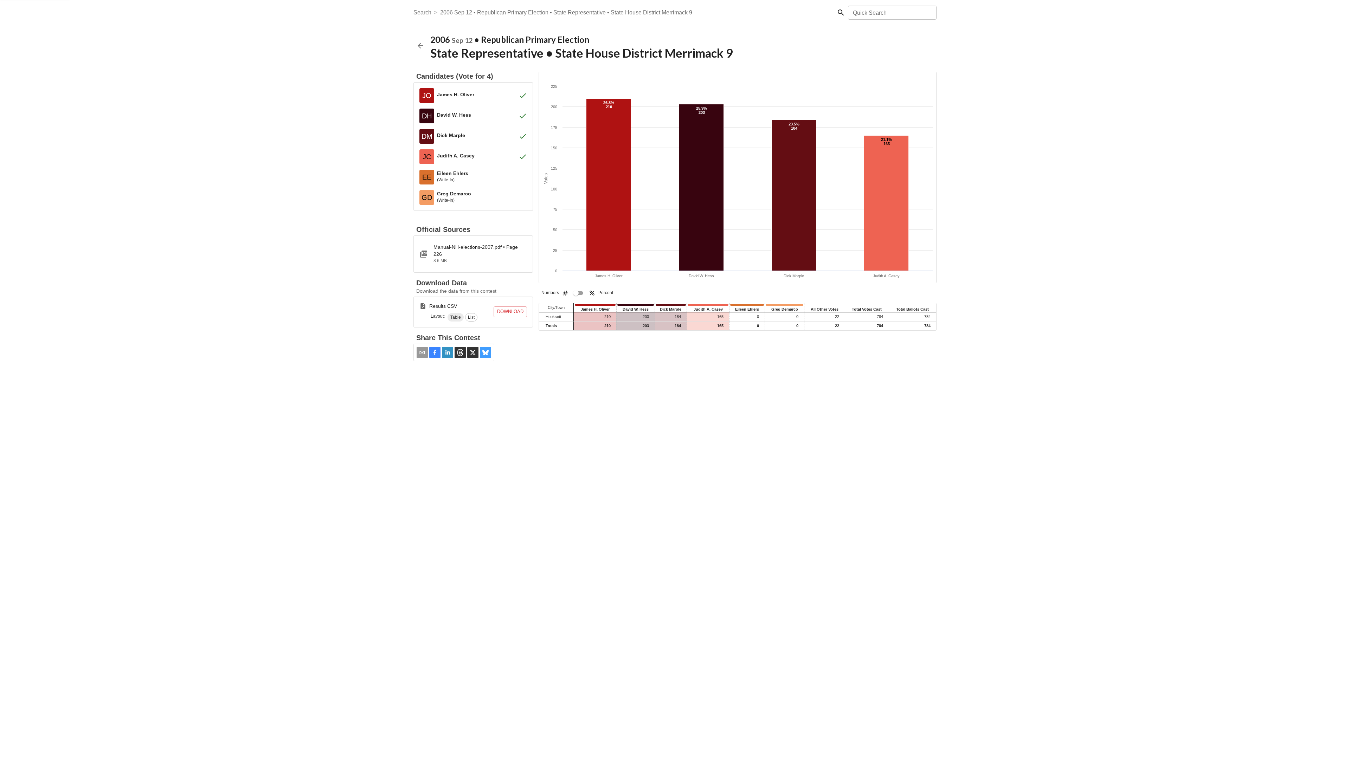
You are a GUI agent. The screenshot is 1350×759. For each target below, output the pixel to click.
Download (510, 311)
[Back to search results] (420, 46)
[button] (456, 317)
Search (422, 12)
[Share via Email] (422, 352)
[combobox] (891, 13)
